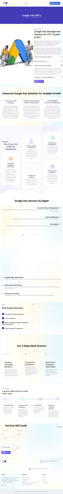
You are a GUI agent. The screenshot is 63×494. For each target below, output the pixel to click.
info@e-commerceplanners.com (51, 461)
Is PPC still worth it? (10, 318)
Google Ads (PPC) (25, 477)
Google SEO (24, 480)
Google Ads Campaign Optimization (43, 65)
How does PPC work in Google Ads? (14, 314)
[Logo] (5, 3)
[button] (48, 57)
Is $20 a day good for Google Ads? (14, 328)
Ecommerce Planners (25, 491)
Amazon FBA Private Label (27, 484)
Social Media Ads (25, 479)
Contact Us (44, 480)
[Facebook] (1, 485)
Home (25, 17)
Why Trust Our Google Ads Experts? (43, 57)
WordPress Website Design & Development (30, 482)
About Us (44, 477)
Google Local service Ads (40, 61)
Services (29, 17)
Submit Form (5, 452)
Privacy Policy (44, 482)
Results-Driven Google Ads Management (44, 77)
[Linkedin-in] (6, 485)
